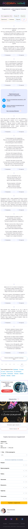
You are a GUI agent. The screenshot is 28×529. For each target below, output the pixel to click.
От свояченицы (17, 371)
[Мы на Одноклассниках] (16, 519)
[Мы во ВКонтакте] (11, 519)
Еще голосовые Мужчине (13, 111)
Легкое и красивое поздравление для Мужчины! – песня (15, 106)
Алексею (16, 373)
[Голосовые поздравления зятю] (24, 19)
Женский (11, 447)
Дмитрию (3, 375)
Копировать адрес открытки (13, 424)
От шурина (3, 373)
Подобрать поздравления (14, 502)
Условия (5, 523)
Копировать (8, 55)
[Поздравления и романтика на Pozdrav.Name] (14, 3)
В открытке (21, 55)
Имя (3, 452)
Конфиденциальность (14, 523)
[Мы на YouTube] (5, 519)
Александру (10, 373)
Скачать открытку (13, 428)
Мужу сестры (9, 371)
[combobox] (14, 455)
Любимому (15, 369)
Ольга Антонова (11, 509)
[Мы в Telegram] (22, 519)
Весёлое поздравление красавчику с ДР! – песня (16, 100)
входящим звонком (7, 391)
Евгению (8, 375)
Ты (2, 443)
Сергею (13, 375)
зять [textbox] (2, 455)
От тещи (21, 369)
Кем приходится (11, 452)
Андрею (21, 373)
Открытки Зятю (12, 399)
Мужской (4, 447)
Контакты (23, 523)
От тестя (3, 371)
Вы (6, 443)
